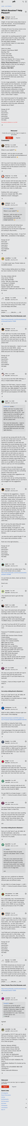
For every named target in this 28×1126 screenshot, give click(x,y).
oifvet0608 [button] (7, 1029)
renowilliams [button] (8, 258)
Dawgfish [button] (7, 741)
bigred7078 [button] (7, 780)
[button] (26, 12)
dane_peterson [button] (8, 893)
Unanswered (14, 1107)
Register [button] (18, 137)
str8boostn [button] (7, 17)
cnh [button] (6, 667)
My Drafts (14, 1103)
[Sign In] (25, 1)
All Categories (4, 1093)
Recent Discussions (6, 1095)
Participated (4, 1105)
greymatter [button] (7, 997)
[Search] (23, 1)
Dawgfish (6, 1003)
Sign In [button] (9, 137)
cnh (5, 849)
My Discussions (5, 1101)
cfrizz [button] (6, 373)
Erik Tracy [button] (7, 144)
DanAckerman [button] (8, 707)
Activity (3, 1097)
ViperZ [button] (6, 605)
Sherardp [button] (7, 297)
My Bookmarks (14, 1099)
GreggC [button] (7, 760)
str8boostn (7, 406)
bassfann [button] (7, 590)
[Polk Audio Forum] (14, 1)
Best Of (3, 1109)
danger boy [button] (7, 175)
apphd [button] (6, 401)
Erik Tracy (6, 208)
